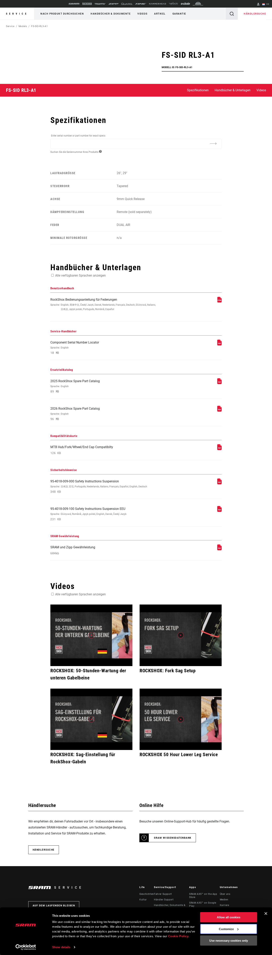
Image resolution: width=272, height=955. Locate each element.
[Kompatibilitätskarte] (219, 449)
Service (17, 13)
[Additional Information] (213, 143)
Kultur (143, 899)
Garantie (179, 13)
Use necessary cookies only (228, 940)
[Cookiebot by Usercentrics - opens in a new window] (25, 947)
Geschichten (146, 894)
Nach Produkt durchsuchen (62, 13)
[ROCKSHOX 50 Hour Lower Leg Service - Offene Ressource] (181, 719)
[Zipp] (113, 4)
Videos (142, 13)
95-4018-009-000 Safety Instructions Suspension (98, 486)
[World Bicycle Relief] (198, 4)
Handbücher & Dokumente (111, 13)
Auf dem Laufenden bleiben (54, 905)
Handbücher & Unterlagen (232, 90)
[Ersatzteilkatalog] (219, 383)
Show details (61, 947)
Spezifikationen (198, 90)
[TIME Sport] (140, 4)
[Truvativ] (100, 4)
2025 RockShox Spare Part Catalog (75, 386)
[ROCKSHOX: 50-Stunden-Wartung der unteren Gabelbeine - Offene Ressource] (91, 635)
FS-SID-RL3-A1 (39, 26)
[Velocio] (173, 4)
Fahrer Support (163, 894)
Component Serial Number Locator (74, 348)
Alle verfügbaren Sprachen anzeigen (80, 275)
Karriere (224, 905)
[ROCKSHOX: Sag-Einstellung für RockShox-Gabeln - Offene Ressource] (91, 719)
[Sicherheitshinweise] (219, 483)
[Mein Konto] (258, 4)
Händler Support (164, 899)
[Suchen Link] (232, 14)
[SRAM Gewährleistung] (219, 549)
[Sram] (74, 4)
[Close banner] (265, 913)
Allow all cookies (228, 917)
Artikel (160, 13)
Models (23, 26)
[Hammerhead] (157, 4)
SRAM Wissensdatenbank (173, 837)
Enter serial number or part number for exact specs (78, 135)
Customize (226, 928)
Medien (224, 899)
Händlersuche (255, 13)
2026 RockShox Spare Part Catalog (75, 414)
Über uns (225, 894)
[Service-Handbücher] (219, 344)
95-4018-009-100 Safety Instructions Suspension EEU (88, 514)
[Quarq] (126, 4)
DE (267, 4)
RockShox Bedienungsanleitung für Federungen (103, 304)
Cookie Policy (178, 936)
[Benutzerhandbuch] (219, 301)
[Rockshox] (87, 4)
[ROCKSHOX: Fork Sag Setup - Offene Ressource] (181, 635)
